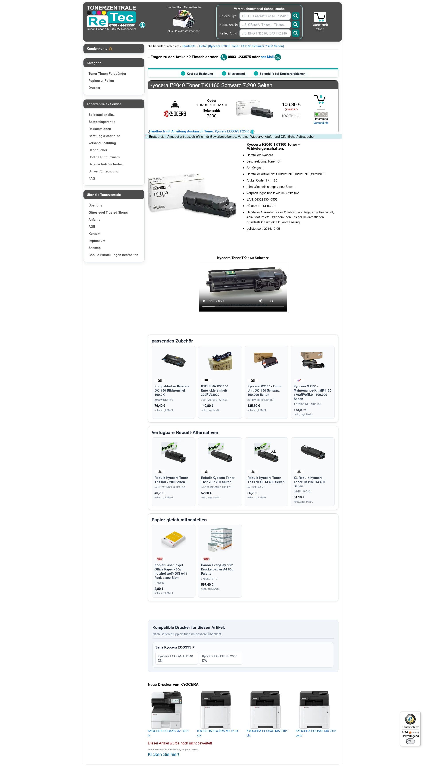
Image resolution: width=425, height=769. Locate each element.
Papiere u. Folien (101, 80)
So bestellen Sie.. (102, 114)
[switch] (410, 741)
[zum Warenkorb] (320, 17)
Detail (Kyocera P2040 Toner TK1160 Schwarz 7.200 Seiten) (241, 46)
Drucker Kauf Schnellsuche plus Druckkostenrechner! (183, 19)
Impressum (97, 240)
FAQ (92, 178)
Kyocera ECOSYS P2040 (199, 131)
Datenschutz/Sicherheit (106, 164)
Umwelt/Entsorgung (103, 171)
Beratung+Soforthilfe (104, 136)
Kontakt (94, 233)
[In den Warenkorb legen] (319, 99)
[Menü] (418, 714)
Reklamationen (100, 128)
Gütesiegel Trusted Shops (108, 212)
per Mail (267, 56)
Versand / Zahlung (102, 143)
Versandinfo (320, 123)
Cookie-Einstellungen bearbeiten (113, 255)
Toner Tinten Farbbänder (107, 73)
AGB (92, 226)
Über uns (95, 205)
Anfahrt (94, 219)
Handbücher (98, 150)
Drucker (94, 87)
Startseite (189, 46)
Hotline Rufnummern (104, 157)
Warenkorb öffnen (320, 26)
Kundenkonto (97, 48)
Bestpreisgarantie (102, 121)
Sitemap (95, 247)
